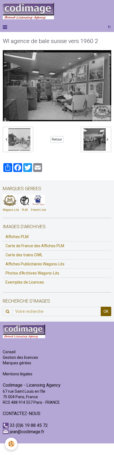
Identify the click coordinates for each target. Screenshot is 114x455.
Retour (57, 139)
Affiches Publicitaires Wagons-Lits (35, 264)
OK (105, 311)
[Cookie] (11, 444)
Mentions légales (17, 374)
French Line (38, 209)
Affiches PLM (17, 237)
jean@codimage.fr (27, 431)
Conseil (9, 352)
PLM (25, 209)
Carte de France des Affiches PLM (35, 246)
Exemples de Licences (25, 282)
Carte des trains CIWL (24, 255)
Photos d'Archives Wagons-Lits (32, 273)
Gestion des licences (20, 357)
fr (109, 27)
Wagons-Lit (10, 209)
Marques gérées (17, 363)
